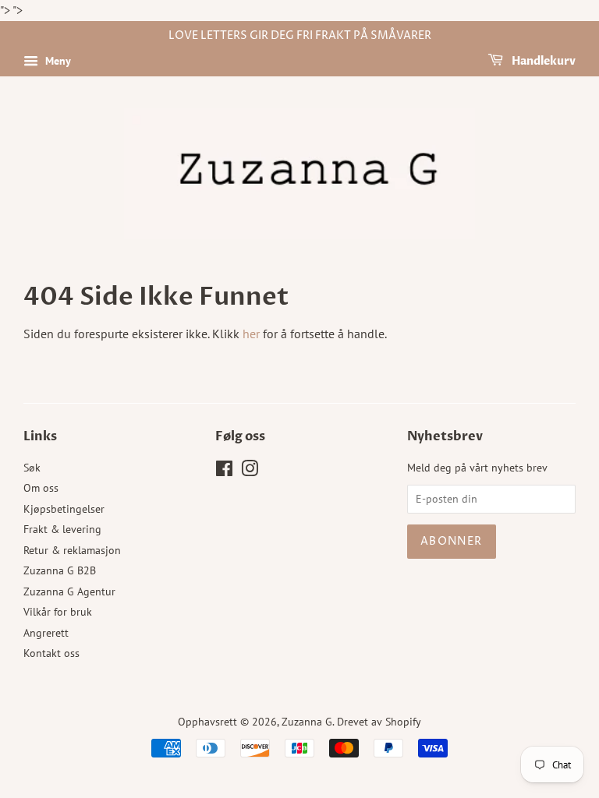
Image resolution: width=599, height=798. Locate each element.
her (251, 333)
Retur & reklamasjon (72, 550)
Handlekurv (542, 61)
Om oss (40, 488)
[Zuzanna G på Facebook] (224, 471)
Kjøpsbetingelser (64, 509)
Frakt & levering (62, 529)
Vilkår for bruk (57, 612)
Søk (32, 468)
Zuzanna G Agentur (69, 591)
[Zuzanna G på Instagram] (249, 471)
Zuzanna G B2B (59, 570)
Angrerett (46, 633)
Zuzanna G (307, 722)
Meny (56, 61)
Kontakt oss (51, 653)
